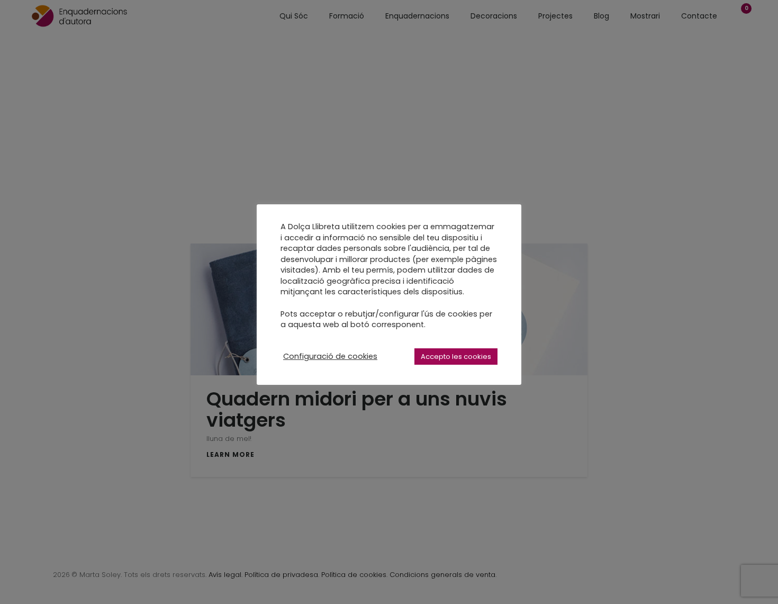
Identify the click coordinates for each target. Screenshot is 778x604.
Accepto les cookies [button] (456, 356)
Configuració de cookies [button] (330, 356)
